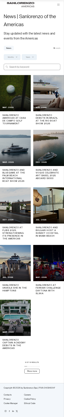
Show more (32, 371)
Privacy (7, 399)
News (8, 48)
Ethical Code (29, 403)
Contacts (7, 395)
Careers (27, 395)
